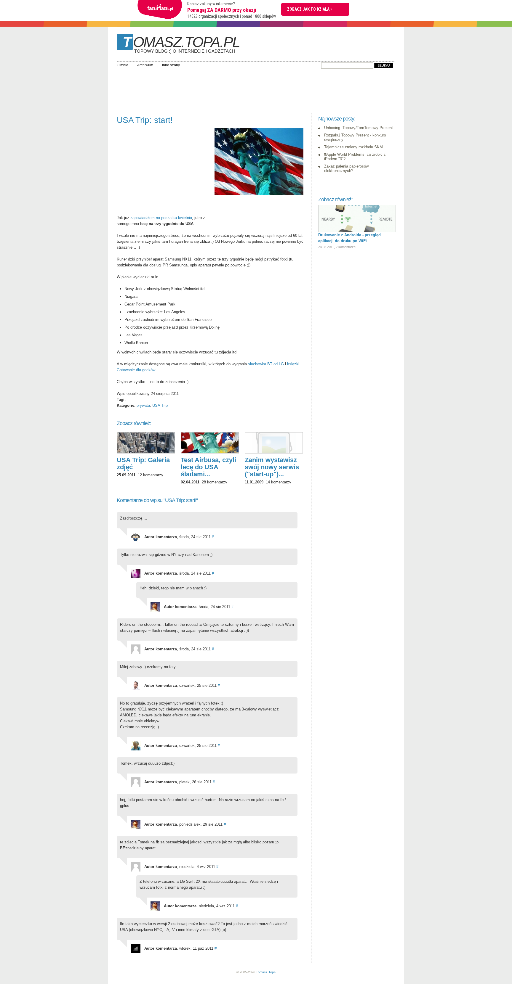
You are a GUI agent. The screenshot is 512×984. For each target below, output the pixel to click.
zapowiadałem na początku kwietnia (161, 218)
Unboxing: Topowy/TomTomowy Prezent (358, 128)
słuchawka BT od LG (266, 364)
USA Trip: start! (145, 120)
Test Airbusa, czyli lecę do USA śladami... (208, 467)
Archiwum (145, 65)
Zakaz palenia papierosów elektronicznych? (346, 168)
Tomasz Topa (266, 972)
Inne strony (171, 65)
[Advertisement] (224, 87)
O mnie (122, 65)
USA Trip (160, 405)
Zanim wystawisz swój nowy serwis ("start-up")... (272, 467)
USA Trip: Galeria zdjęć (143, 463)
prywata (143, 405)
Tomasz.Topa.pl (181, 44)
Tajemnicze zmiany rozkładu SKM (353, 147)
